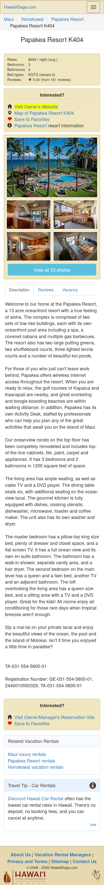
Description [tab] (19, 290)
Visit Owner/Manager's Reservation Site (54, 717)
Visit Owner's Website (36, 106)
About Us (21, 854)
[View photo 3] (75, 214)
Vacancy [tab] (70, 290)
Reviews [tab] (46, 290)
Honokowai (32, 19)
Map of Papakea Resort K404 (44, 112)
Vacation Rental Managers (63, 854)
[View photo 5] (75, 246)
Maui (9, 19)
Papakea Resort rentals (31, 760)
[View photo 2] (28, 214)
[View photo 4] (28, 246)
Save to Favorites (31, 119)
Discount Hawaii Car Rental (35, 798)
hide (93, 824)
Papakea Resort (67, 19)
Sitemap (60, 861)
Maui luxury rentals (27, 754)
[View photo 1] (52, 167)
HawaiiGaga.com (20, 7)
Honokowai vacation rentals (35, 766)
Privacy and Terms (27, 861)
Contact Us (85, 861)
